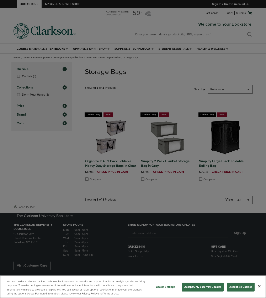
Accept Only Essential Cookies (203, 287)
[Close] (259, 286)
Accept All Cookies (240, 287)
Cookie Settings (165, 287)
